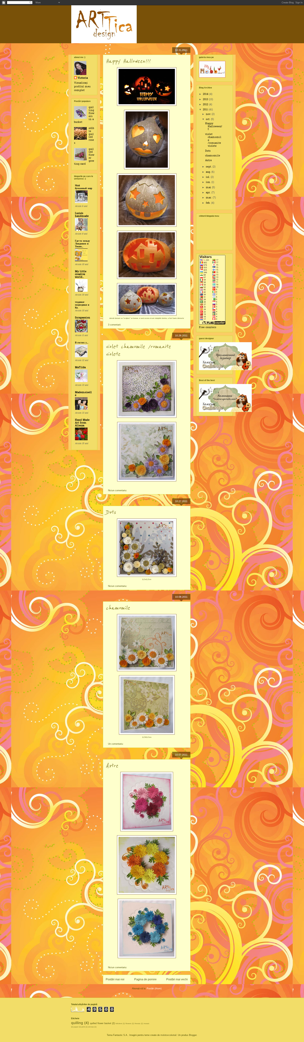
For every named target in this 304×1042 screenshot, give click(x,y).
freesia (137, 1023)
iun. (208, 182)
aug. (208, 172)
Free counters (207, 327)
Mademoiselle (83, 394)
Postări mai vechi (177, 979)
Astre (112, 766)
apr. (208, 193)
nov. (209, 114)
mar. (209, 198)
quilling (77, 1023)
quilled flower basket (100, 1023)
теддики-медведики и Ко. (82, 305)
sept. (209, 167)
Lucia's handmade (82, 215)
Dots (111, 512)
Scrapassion (82, 318)
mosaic (146, 1023)
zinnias (91, 1027)
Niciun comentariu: (118, 490)
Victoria (83, 78)
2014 (206, 94)
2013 (206, 99)
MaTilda (80, 367)
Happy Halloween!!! (128, 61)
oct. (208, 119)
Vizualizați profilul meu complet (82, 86)
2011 (206, 110)
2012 (206, 105)
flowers (128, 1023)
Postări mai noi (115, 979)
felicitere (119, 1023)
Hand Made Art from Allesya (82, 423)
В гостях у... (81, 343)
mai (209, 187)
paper (76, 1027)
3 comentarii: (115, 324)
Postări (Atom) (154, 988)
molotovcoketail (168, 1035)
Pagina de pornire (145, 979)
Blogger (193, 1035)
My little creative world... (80, 274)
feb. (208, 203)
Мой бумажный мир (83, 187)
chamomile (118, 608)
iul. (208, 177)
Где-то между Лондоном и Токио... (82, 244)
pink (83, 1027)
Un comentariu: (116, 744)
